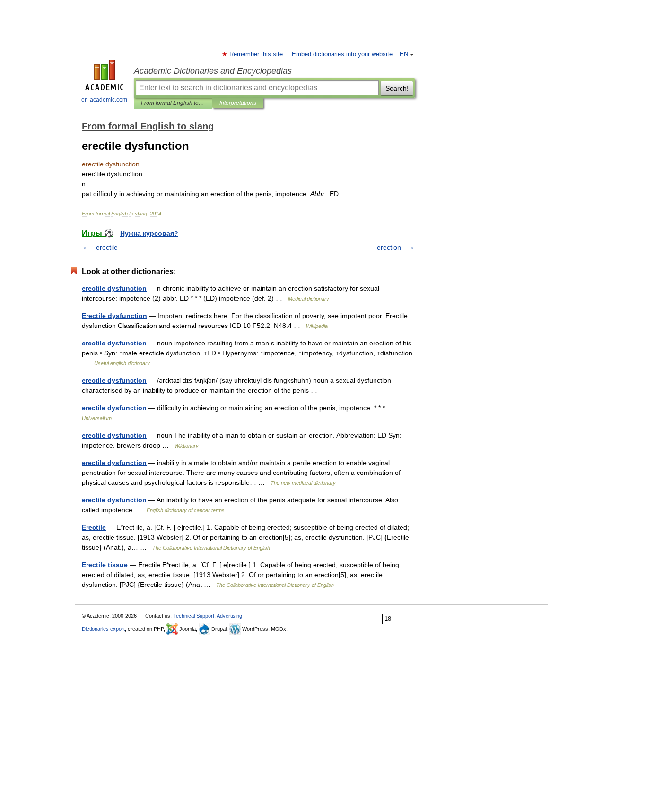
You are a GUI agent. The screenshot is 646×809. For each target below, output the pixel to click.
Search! (397, 88)
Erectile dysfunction (114, 315)
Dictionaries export (103, 629)
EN (404, 54)
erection (389, 247)
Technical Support (193, 616)
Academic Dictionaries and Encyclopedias (213, 71)
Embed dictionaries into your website (342, 54)
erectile (107, 247)
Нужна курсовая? (149, 233)
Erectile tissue (105, 564)
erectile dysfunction (114, 288)
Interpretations (237, 103)
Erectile (94, 527)
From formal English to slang (173, 103)
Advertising (229, 616)
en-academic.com (104, 99)
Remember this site (256, 54)
